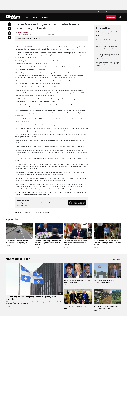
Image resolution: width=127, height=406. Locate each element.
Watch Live (111, 17)
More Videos (116, 259)
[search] (120, 17)
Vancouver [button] (9, 12)
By (21, 33)
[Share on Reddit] (9, 33)
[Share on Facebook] (9, 28)
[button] (100, 11)
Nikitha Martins (23, 33)
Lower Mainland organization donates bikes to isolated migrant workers (47, 26)
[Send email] (9, 37)
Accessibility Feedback (43, 212)
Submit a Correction (24, 212)
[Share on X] (9, 24)
